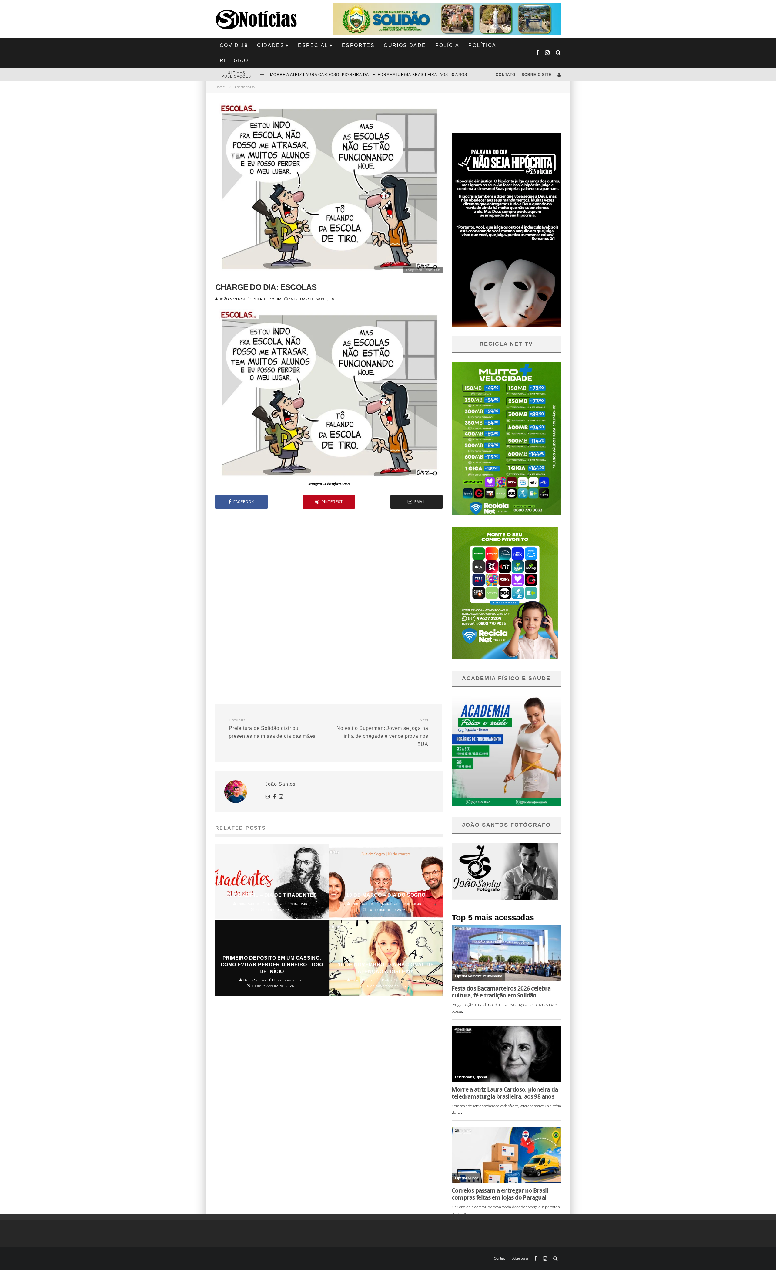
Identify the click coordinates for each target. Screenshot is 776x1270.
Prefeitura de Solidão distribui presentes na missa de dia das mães (272, 728)
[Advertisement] (329, 564)
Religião (234, 60)
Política (482, 45)
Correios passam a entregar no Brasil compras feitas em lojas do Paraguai (500, 1194)
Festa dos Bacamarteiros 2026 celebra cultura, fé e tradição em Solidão (358, 75)
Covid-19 (234, 45)
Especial (313, 45)
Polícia (447, 45)
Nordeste (475, 976)
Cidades (270, 45)
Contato (505, 75)
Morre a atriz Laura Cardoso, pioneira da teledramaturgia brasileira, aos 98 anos (505, 1093)
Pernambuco (492, 976)
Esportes (358, 45)
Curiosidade (405, 45)
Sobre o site (536, 75)
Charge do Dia (267, 299)
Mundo (473, 1178)
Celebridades (464, 1077)
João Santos (231, 299)
